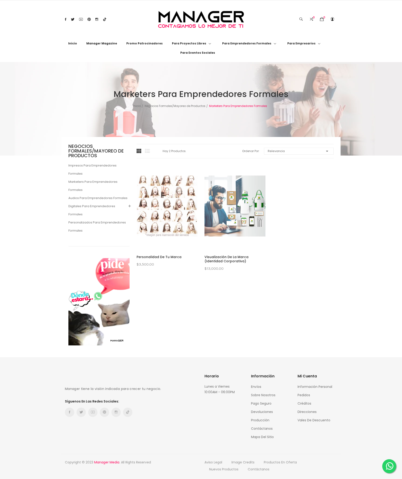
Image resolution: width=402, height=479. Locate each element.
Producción (260, 420)
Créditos (304, 403)
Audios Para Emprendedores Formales (97, 198)
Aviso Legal (213, 462)
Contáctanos (262, 428)
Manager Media (106, 462)
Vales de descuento (314, 420)
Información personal (315, 386)
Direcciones (307, 411)
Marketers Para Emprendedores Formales (92, 186)
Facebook (65, 19)
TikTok (105, 19)
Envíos (256, 386)
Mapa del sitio (262, 437)
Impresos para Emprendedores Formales (92, 169)
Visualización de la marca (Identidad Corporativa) (226, 259)
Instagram (96, 19)
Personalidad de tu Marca (159, 257)
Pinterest (89, 19)
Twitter (72, 19)
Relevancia (299, 151)
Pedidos (304, 395)
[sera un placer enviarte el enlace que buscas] (99, 301)
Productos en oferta (280, 462)
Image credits (243, 462)
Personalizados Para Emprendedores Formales (97, 226)
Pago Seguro (261, 403)
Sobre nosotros (263, 395)
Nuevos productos (223, 469)
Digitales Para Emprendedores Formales (91, 210)
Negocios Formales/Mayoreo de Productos (96, 151)
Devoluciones (262, 411)
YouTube (81, 19)
